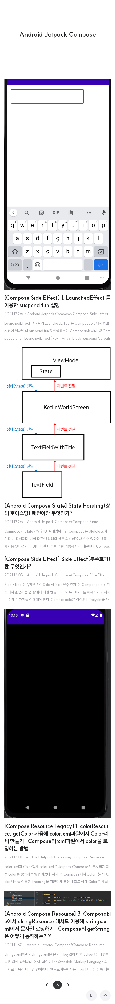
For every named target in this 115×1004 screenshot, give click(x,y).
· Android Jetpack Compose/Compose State (61, 521)
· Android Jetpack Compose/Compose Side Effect (66, 313)
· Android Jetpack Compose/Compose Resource (63, 857)
